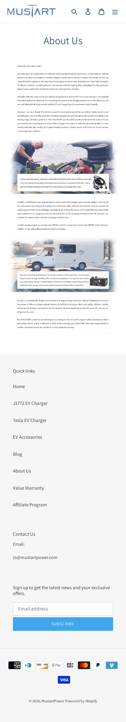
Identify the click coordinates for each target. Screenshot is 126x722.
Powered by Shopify (81, 700)
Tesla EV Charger (30, 420)
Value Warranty (28, 488)
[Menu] (115, 11)
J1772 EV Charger (30, 403)
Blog (17, 454)
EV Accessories (27, 437)
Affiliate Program (30, 505)
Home (19, 386)
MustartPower (53, 700)
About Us (22, 471)
